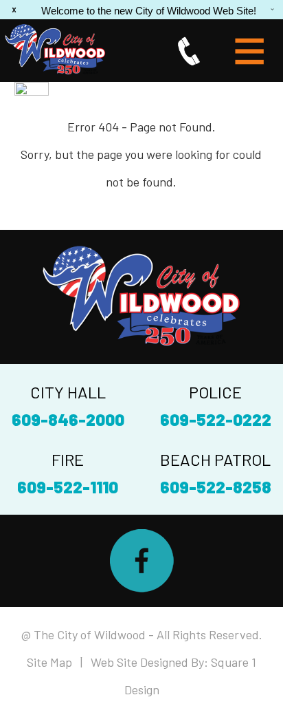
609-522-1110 (67, 487)
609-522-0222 (215, 419)
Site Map (49, 662)
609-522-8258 (215, 487)
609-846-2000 (68, 419)
